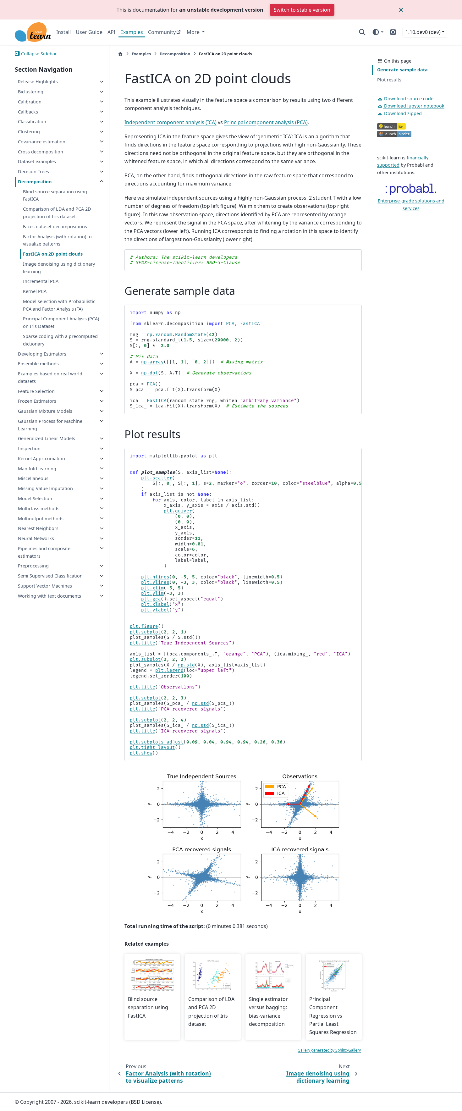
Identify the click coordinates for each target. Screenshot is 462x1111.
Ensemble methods (38, 364)
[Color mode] (377, 32)
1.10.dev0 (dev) (423, 32)
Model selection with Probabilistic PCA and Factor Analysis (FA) (59, 305)
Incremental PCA (40, 281)
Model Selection (35, 498)
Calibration (29, 101)
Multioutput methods (40, 518)
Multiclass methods (38, 508)
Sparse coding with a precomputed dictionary (60, 340)
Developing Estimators (42, 354)
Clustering (29, 132)
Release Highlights (38, 82)
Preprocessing (33, 566)
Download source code (408, 98)
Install (63, 32)
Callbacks (28, 111)
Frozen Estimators (37, 401)
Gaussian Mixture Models (45, 411)
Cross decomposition (40, 151)
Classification (32, 121)
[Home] (120, 54)
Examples (131, 32)
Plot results (389, 80)
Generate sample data (402, 70)
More (194, 32)
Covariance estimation (41, 141)
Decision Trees (33, 171)
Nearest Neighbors (38, 528)
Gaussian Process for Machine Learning (50, 424)
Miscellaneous (33, 478)
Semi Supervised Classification (50, 576)
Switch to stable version (302, 9)
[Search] (362, 32)
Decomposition (35, 182)
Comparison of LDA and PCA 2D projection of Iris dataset (57, 212)
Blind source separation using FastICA (55, 195)
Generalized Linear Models (46, 438)
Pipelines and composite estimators (44, 552)
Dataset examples (37, 161)
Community (162, 32)
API (111, 32)
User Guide (89, 32)
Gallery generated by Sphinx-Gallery (329, 1050)
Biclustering (30, 92)
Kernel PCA (35, 291)
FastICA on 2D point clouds (53, 254)
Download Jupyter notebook (413, 106)
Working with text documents (49, 596)
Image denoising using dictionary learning (59, 267)
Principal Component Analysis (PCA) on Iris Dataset (61, 322)
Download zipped (402, 113)
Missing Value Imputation (45, 488)
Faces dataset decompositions (55, 226)
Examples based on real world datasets (50, 377)
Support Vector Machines (45, 586)
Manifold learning (37, 468)
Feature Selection (36, 391)
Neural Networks (36, 538)
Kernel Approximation (41, 459)
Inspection (29, 448)
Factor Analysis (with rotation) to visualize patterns (57, 240)
